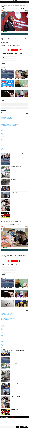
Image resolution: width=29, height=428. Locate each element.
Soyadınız (3, 57)
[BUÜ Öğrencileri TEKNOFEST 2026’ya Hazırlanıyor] (5, 204)
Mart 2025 (2, 132)
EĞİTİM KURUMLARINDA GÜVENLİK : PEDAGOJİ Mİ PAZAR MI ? (6, 117)
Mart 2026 (2, 129)
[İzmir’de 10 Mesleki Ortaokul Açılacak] (21, 303)
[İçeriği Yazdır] (6, 31)
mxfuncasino (2, 123)
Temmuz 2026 (2, 325)
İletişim (22, 424)
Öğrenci (1, 145)
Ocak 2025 (2, 133)
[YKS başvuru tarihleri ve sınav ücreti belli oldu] (21, 74)
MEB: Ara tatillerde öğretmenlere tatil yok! (7, 123)
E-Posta (3, 59)
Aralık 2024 (2, 331)
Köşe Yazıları (2, 341)
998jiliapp (2, 319)
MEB (4, 67)
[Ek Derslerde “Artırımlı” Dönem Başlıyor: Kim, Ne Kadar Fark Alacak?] (21, 83)
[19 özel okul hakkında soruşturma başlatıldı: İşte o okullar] (5, 375)
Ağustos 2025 (2, 328)
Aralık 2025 (2, 130)
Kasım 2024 (2, 134)
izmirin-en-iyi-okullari (3, 143)
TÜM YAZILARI (26, 10)
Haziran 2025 (2, 131)
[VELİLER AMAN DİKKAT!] (7, 83)
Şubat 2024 (2, 139)
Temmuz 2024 (2, 136)
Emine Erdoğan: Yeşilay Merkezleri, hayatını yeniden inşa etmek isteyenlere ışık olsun (10, 124)
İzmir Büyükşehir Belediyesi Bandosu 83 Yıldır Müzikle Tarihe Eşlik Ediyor (7, 313)
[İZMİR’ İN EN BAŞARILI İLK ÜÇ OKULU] (5, 217)
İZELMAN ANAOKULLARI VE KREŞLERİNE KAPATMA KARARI (6, 118)
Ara (1, 112)
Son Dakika (2, 148)
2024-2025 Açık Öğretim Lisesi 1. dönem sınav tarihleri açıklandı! (9, 318)
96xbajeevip (2, 318)
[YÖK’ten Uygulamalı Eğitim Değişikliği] (5, 191)
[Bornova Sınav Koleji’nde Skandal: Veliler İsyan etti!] (7, 74)
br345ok (1, 125)
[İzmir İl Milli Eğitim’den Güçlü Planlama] (7, 303)
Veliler (1, 347)
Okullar (1, 146)
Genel (1, 142)
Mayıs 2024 (2, 137)
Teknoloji (1, 149)
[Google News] (26, 31)
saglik (1, 344)
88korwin (2, 124)
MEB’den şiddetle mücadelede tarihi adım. (6, 319)
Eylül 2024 (2, 332)
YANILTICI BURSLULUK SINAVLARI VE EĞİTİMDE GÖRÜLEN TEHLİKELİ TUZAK (9, 125)
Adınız (2, 266)
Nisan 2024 (2, 335)
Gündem (1, 340)
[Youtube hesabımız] (12, 417)
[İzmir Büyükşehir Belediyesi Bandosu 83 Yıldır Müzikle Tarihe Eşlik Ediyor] (5, 158)
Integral (2, 67)
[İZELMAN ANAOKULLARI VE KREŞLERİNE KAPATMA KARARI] (5, 171)
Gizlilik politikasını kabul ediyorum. (6, 273)
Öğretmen (27, 11)
